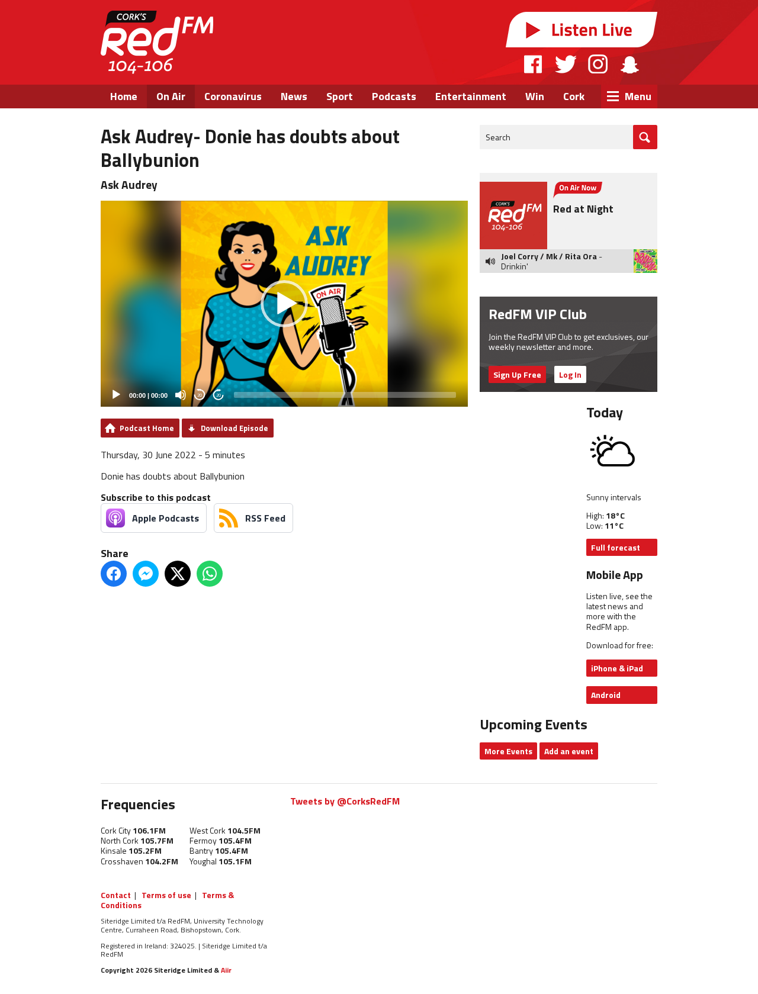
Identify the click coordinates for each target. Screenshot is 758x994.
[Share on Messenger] (146, 574)
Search (498, 137)
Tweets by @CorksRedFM (345, 801)
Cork (573, 96)
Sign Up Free (517, 374)
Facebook (533, 63)
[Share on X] (178, 574)
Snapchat (629, 63)
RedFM (157, 42)
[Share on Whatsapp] (210, 574)
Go (645, 137)
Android (606, 695)
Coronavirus (233, 96)
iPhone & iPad (617, 668)
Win (534, 96)
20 (199, 394)
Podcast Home (147, 428)
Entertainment (470, 96)
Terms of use (166, 895)
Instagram (598, 63)
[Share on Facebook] (114, 574)
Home (123, 96)
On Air (170, 96)
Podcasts (394, 96)
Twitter (565, 63)
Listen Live (581, 29)
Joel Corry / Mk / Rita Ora (549, 256)
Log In (570, 374)
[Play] (116, 395)
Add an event (568, 751)
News (294, 96)
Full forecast (615, 547)
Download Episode (234, 428)
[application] (284, 304)
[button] (284, 303)
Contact (116, 895)
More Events (508, 751)
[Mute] (181, 395)
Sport (339, 96)
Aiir (226, 970)
